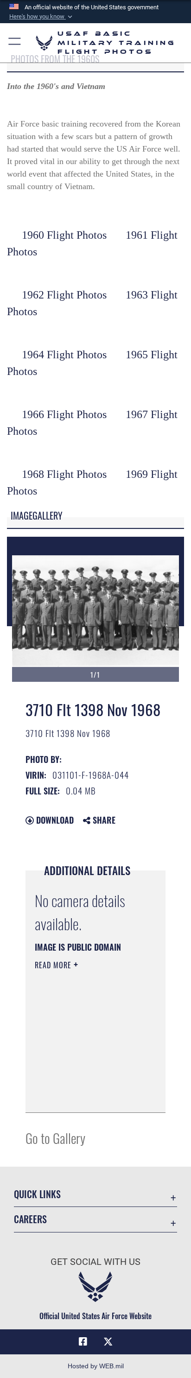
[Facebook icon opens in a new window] (83, 1342)
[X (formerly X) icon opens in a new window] (108, 1342)
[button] (41, 16)
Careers (30, 1219)
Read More (54, 965)
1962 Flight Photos (64, 295)
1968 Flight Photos (64, 474)
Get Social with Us (95, 1262)
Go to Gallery (55, 1138)
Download (54, 820)
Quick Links (37, 1194)
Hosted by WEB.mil (96, 1366)
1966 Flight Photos (64, 414)
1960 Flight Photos (64, 235)
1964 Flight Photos (64, 355)
